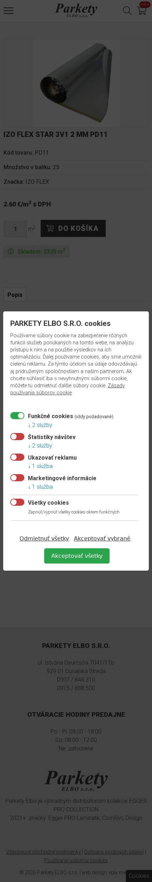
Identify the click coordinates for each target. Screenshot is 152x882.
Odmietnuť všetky (44, 538)
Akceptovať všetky (77, 556)
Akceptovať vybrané (102, 538)
